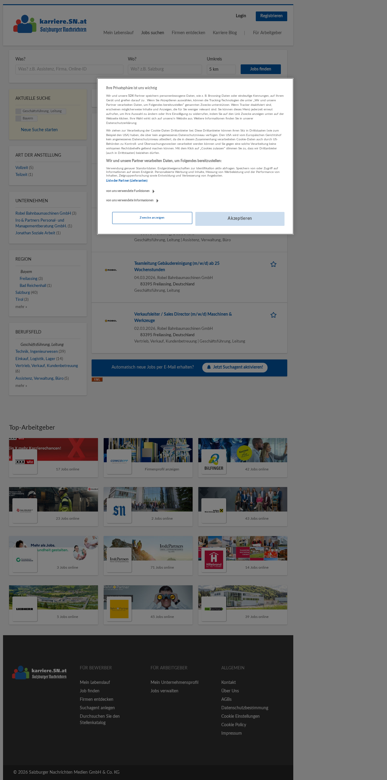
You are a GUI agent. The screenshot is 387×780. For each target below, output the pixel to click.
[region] (195, 156)
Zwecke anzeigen (152, 217)
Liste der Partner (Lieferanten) (127, 180)
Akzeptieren (240, 218)
